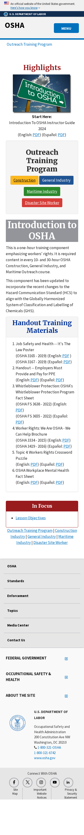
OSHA (14, 25)
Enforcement (17, 596)
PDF (36, 134)
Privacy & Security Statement (70, 794)
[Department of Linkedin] (68, 782)
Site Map (15, 792)
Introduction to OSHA (42, 230)
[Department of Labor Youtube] (55, 782)
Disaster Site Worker (42, 202)
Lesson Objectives (31, 517)
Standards (15, 581)
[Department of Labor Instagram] (41, 782)
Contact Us (16, 640)
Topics (12, 610)
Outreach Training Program (29, 44)
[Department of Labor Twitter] (27, 782)
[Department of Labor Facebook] (14, 782)
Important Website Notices (40, 794)
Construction (24, 180)
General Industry (56, 180)
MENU (66, 28)
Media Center (18, 625)
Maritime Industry (42, 191)
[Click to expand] (42, 5)
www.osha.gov (44, 758)
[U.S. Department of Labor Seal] (17, 723)
